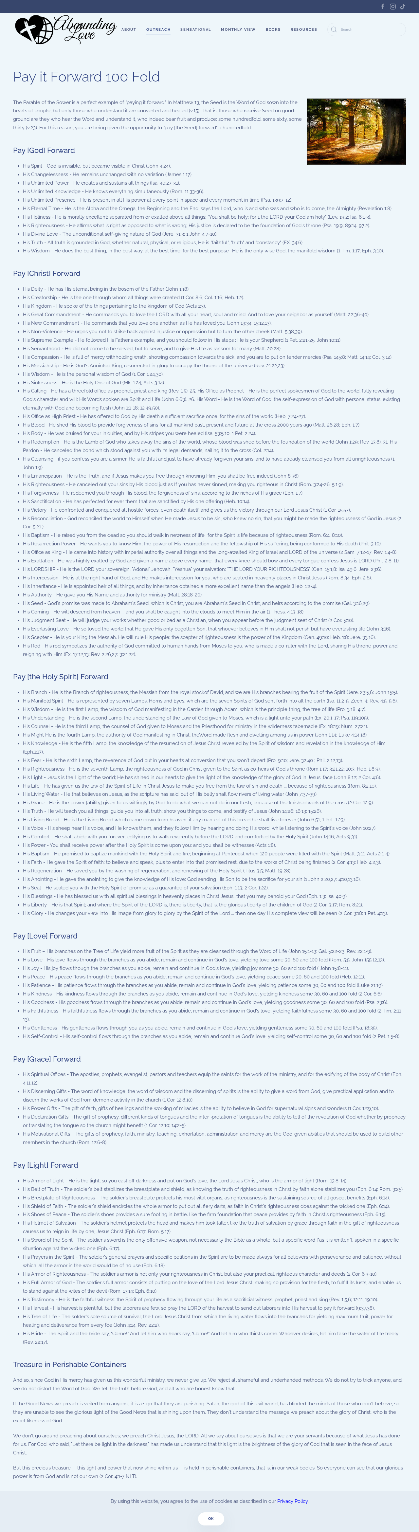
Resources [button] (304, 29)
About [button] (129, 29)
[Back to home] (67, 29)
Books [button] (273, 29)
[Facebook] (383, 6)
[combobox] (366, 29)
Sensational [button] (195, 29)
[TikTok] (402, 6)
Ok (211, 1519)
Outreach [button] (158, 29)
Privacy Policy (292, 1501)
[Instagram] (393, 6)
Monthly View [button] (238, 29)
